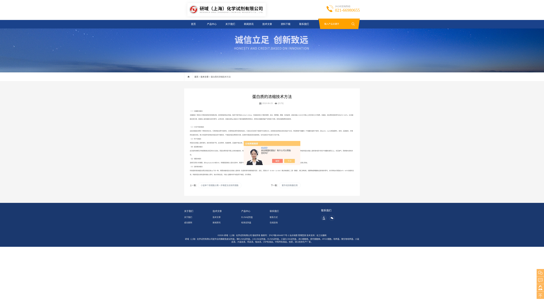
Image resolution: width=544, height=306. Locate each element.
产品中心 (212, 24)
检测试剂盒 (246, 222)
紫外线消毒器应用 (290, 185)
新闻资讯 (249, 24)
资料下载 (285, 24)
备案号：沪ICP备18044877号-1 (275, 235)
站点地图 (294, 235)
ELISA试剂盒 (247, 217)
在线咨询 (274, 222)
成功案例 (188, 222)
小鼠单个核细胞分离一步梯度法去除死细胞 (219, 185)
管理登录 (302, 235)
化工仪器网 (321, 235)
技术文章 (267, 24)
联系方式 (274, 217)
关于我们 (230, 24)
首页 (193, 24)
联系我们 (304, 24)
